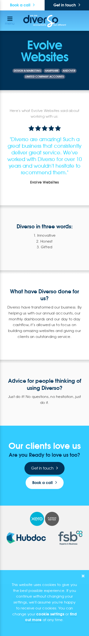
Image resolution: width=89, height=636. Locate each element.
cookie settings (50, 614)
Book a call (20, 5)
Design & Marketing (27, 70)
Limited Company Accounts (44, 76)
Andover (69, 70)
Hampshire (52, 70)
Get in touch (42, 468)
